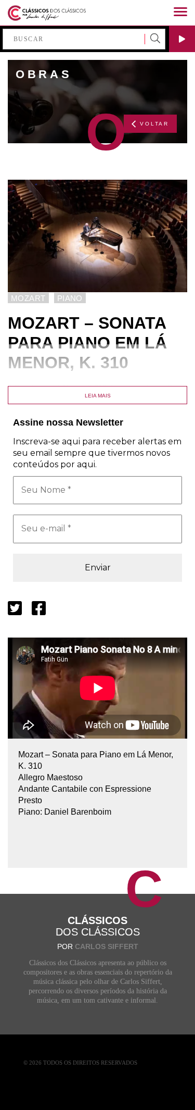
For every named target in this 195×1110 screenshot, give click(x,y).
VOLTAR (154, 124)
